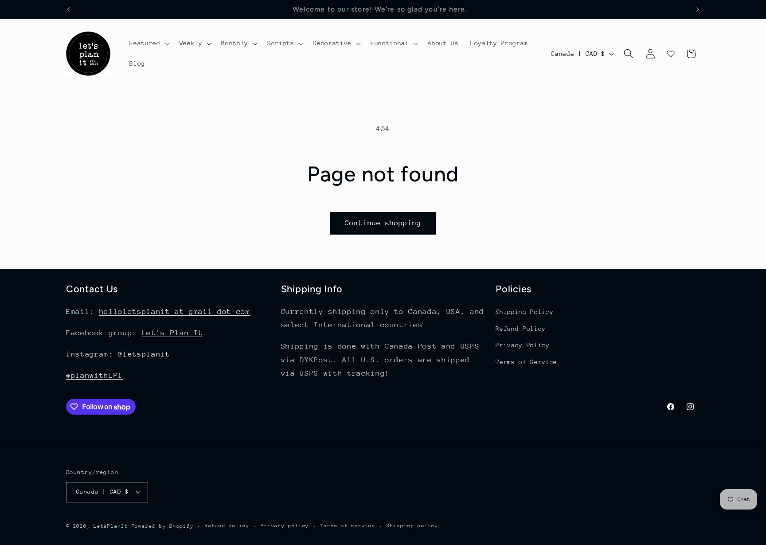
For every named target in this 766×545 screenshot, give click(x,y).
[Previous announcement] (68, 9)
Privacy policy (285, 526)
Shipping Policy (524, 311)
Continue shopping (383, 223)
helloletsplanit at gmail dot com (174, 311)
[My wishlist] (670, 53)
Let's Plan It (172, 333)
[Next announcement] (697, 9)
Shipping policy (412, 526)
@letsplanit (144, 354)
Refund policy (227, 526)
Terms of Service (526, 361)
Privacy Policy (522, 345)
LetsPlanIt (111, 526)
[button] (148, 43)
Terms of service (347, 526)
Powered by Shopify (163, 526)
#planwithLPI (94, 375)
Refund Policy (521, 328)
